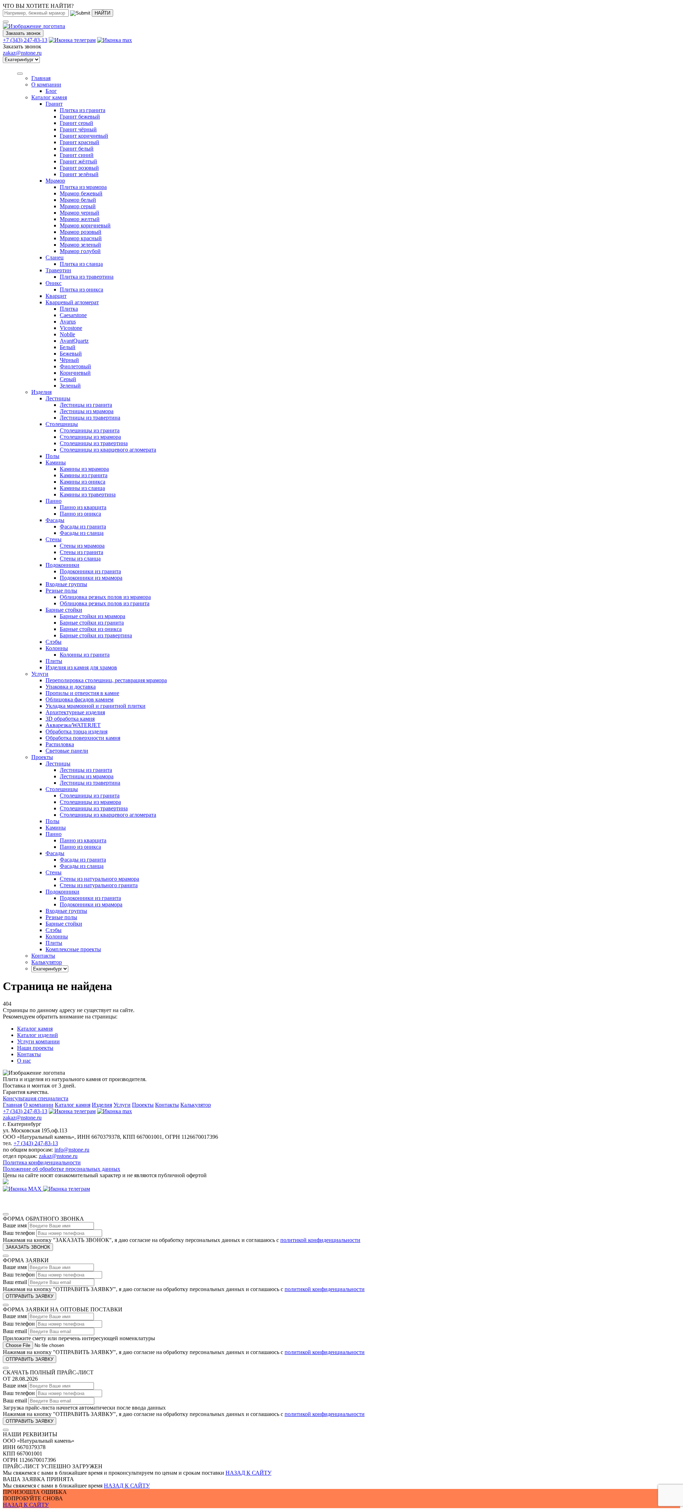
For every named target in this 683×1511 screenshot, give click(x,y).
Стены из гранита (81, 552)
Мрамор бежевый (81, 193)
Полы (52, 456)
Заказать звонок (23, 33)
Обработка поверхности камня (83, 738)
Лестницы (58, 398)
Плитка (69, 309)
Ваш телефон (19, 1233)
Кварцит (56, 296)
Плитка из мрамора (83, 187)
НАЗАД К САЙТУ (248, 1473)
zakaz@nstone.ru (22, 53)
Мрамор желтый (80, 219)
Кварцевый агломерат (72, 302)
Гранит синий (77, 155)
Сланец (55, 257)
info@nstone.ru (71, 1150)
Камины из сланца (82, 488)
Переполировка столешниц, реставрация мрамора (106, 680)
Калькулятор (195, 1105)
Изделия (41, 392)
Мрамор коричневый (85, 225)
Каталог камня (49, 97)
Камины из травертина (88, 494)
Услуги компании (38, 1041)
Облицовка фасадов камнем (79, 699)
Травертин (58, 270)
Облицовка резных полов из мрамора (105, 597)
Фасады (55, 520)
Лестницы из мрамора (86, 411)
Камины (56, 462)
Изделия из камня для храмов (81, 667)
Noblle (67, 334)
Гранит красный (79, 142)
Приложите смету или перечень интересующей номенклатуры (79, 1338)
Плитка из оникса (81, 289)
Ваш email (15, 1282)
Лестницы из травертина (90, 418)
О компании (46, 84)
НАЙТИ (102, 13)
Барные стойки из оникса (91, 629)
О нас (24, 1061)
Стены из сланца (80, 559)
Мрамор (55, 181)
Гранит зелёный (79, 174)
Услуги (39, 674)
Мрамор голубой (80, 251)
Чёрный (69, 360)
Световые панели (67, 751)
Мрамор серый (78, 206)
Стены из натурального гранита (99, 885)
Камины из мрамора (84, 469)
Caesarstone (73, 315)
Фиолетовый (75, 366)
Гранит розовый (79, 168)
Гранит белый (77, 149)
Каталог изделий (37, 1035)
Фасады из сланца (82, 533)
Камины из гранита (83, 475)
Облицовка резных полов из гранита (104, 603)
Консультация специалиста (35, 1098)
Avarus (68, 321)
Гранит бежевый (80, 117)
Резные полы (61, 591)
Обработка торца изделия (76, 731)
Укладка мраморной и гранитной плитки (95, 706)
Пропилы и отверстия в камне (82, 693)
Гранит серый (76, 123)
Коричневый (75, 373)
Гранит (54, 104)
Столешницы (62, 424)
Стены (54, 539)
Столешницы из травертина (94, 443)
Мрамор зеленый (80, 245)
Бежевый (71, 354)
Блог (51, 91)
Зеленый (70, 386)
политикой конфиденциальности (320, 1240)
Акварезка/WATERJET (73, 725)
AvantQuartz (74, 341)
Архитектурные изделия (75, 712)
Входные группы (66, 584)
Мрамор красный (81, 238)
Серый (68, 379)
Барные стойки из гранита (92, 623)
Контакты (29, 1054)
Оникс (54, 283)
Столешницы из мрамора (90, 437)
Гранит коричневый (84, 136)
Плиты (54, 661)
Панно (54, 501)
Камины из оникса (82, 482)
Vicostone (71, 328)
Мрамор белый (78, 200)
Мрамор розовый (80, 232)
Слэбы (54, 642)
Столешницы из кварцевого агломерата (108, 450)
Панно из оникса (80, 514)
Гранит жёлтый (78, 161)
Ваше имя (15, 1225)
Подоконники (62, 565)
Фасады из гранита (83, 526)
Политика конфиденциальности (42, 1162)
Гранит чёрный (78, 129)
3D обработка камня (70, 719)
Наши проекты (35, 1048)
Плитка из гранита (82, 110)
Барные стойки (64, 610)
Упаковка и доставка (71, 687)
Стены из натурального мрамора (99, 879)
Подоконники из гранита (90, 571)
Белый (67, 347)
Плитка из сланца (81, 264)
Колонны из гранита (85, 655)
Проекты (143, 1105)
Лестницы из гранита (86, 405)
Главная (12, 1105)
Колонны (57, 648)
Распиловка (60, 744)
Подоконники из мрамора (91, 578)
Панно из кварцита (83, 507)
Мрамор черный (79, 213)
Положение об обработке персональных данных (61, 1169)
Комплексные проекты (73, 949)
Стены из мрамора (82, 546)
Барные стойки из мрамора (92, 616)
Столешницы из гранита (90, 430)
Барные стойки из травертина (96, 635)
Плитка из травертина (86, 277)
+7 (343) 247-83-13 (25, 40)
